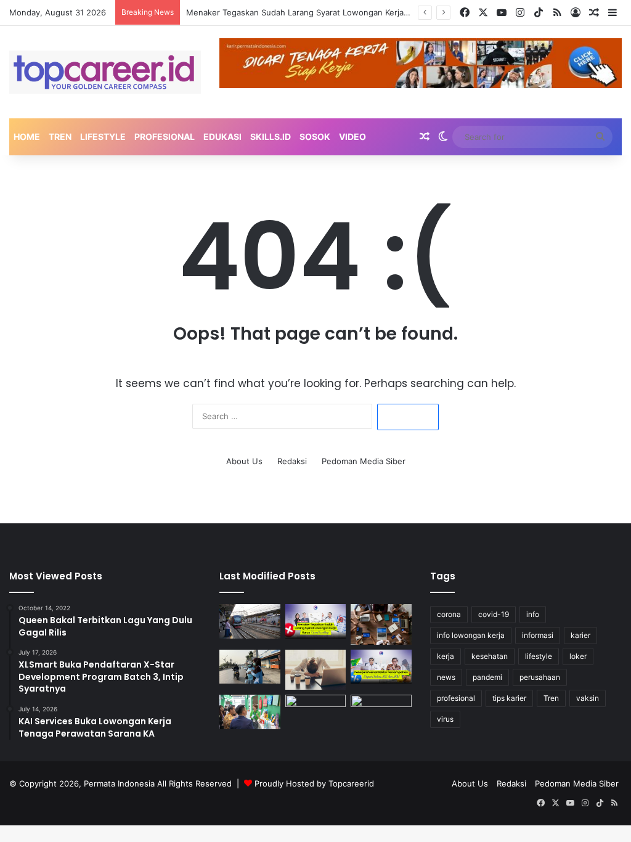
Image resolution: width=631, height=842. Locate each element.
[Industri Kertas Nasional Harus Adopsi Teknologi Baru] (249, 712)
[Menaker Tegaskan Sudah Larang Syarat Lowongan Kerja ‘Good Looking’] (315, 621)
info (532, 614)
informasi (537, 635)
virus (445, 719)
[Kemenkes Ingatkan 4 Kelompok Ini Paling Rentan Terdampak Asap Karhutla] (249, 667)
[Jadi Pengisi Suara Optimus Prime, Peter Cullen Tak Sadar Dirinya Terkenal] (381, 712)
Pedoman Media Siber (363, 461)
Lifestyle (103, 136)
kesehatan (489, 656)
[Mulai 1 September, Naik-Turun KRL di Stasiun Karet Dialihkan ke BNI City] (249, 621)
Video (352, 136)
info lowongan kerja (471, 635)
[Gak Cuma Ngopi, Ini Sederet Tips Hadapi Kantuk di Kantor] (315, 670)
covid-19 (493, 614)
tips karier (509, 698)
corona (449, 614)
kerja (445, 656)
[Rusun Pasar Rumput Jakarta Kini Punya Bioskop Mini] (315, 712)
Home (27, 136)
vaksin (587, 698)
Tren (60, 136)
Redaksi (292, 461)
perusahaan (539, 677)
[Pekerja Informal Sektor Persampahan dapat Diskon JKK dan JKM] (381, 667)
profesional (456, 698)
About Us (244, 461)
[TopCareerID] (105, 72)
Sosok (314, 136)
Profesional (164, 136)
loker (578, 656)
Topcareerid (351, 783)
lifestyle (538, 656)
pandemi (487, 677)
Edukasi (222, 136)
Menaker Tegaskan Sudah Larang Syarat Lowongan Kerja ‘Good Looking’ (324, 12)
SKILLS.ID (270, 136)
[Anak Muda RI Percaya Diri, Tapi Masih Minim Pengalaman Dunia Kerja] (381, 624)
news (446, 677)
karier (580, 635)
